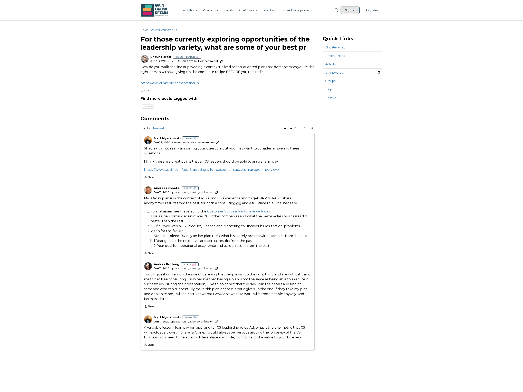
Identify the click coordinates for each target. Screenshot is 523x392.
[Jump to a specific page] (311, 128)
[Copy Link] (221, 61)
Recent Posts (335, 56)
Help (328, 89)
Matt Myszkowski (167, 138)
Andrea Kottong (166, 264)
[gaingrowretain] (155, 10)
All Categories (335, 47)
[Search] (336, 10)
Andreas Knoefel (167, 188)
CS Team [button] (148, 106)
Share (146, 91)
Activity (330, 64)
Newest (158, 128)
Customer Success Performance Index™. (240, 211)
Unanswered (352, 72)
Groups (330, 81)
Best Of (330, 98)
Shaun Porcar (160, 57)
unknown (208, 142)
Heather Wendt (208, 61)
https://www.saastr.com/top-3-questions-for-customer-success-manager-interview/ (211, 170)
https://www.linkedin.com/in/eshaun (170, 83)
